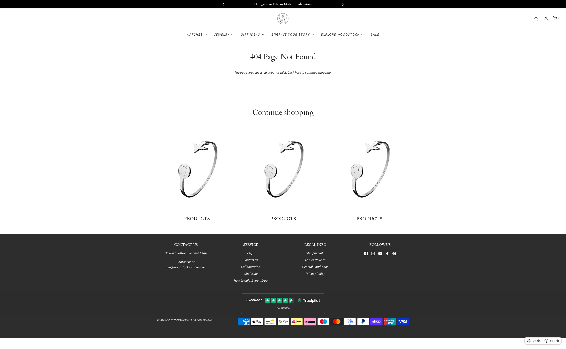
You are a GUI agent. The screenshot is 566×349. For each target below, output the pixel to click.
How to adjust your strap (251, 280)
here (298, 72)
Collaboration (250, 267)
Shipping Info (315, 253)
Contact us (250, 260)
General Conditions (315, 267)
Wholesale (251, 273)
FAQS (250, 253)
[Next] (342, 4)
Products (197, 218)
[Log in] (546, 19)
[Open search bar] (536, 18)
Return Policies (315, 260)
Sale (375, 34)
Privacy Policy (315, 273)
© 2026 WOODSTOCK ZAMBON (173, 320)
